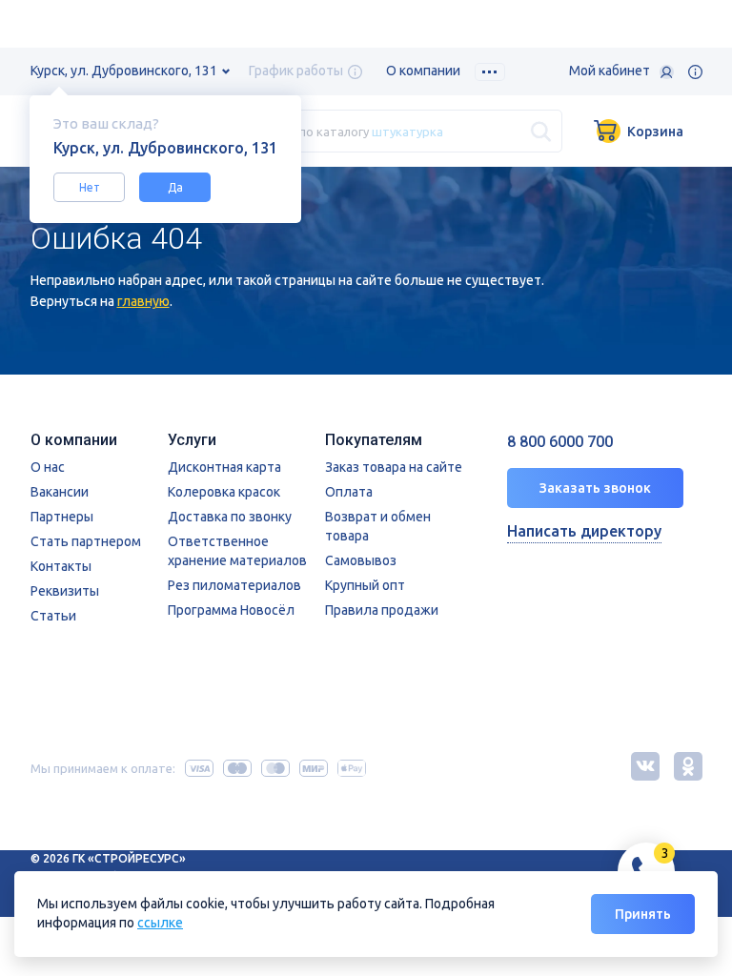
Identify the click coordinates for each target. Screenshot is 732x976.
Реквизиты (64, 591)
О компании (423, 70)
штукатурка (407, 130)
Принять (643, 914)
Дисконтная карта (224, 467)
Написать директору (584, 530)
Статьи (53, 615)
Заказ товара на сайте (393, 467)
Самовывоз (360, 560)
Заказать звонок (595, 488)
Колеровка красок (224, 491)
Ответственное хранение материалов (237, 551)
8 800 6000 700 (560, 442)
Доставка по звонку (230, 516)
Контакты (61, 566)
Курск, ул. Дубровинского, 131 (123, 70)
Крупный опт (365, 585)
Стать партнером (85, 541)
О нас (47, 467)
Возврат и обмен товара (378, 526)
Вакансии (59, 491)
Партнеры (61, 516)
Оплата (349, 491)
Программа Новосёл (231, 610)
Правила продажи (381, 610)
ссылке (160, 922)
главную (143, 301)
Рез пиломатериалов (234, 585)
